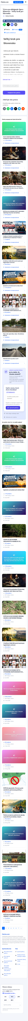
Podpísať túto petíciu (14, 92)
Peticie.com (5, 2)
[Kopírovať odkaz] (15, 24)
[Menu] (25, 2)
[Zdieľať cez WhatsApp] (4, 24)
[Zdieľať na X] (8, 24)
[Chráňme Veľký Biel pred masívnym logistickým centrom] (14, 257)
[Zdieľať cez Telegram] (19, 108)
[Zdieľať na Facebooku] (11, 108)
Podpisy (18, 29)
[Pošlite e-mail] (12, 24)
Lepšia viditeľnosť (11, 32)
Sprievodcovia (6, 949)
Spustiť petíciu (18, 2)
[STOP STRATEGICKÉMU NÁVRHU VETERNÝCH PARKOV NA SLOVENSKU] (14, 133)
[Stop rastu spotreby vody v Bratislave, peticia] (14, 330)
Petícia (8, 29)
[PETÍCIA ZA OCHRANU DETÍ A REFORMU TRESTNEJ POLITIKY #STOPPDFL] (14, 207)
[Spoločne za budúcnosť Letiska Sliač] (14, 281)
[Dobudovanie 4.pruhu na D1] (14, 354)
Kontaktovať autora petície (11, 86)
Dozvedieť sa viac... (10, 993)
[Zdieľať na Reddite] (23, 108)
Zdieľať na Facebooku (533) (14, 21)
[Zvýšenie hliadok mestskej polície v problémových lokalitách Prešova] (14, 232)
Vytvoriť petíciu (13, 407)
